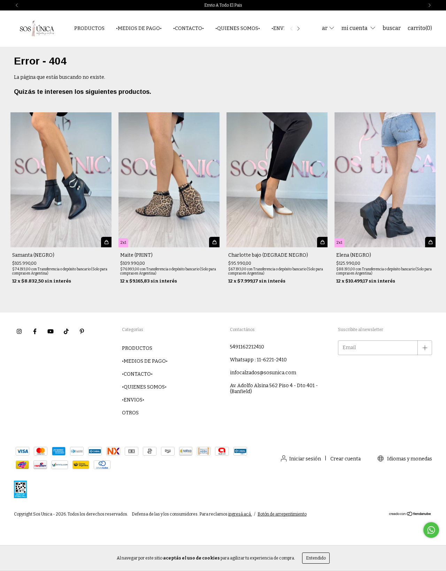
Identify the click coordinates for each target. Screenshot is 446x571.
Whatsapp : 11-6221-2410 (258, 360)
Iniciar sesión (305, 459)
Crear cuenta (345, 459)
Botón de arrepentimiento (282, 514)
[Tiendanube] (410, 514)
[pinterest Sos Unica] (82, 331)
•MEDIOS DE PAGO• (139, 28)
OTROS (130, 413)
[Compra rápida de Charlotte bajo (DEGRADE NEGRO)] (322, 242)
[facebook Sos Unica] (35, 331)
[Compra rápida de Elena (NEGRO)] (430, 242)
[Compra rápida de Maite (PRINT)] (214, 242)
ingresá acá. (240, 514)
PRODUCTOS (89, 28)
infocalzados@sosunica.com (263, 373)
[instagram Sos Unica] (19, 331)
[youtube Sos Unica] (50, 331)
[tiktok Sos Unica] (66, 331)
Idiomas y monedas (409, 459)
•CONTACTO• (188, 28)
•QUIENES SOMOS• (237, 28)
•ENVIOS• (282, 28)
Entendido (316, 558)
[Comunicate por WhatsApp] (431, 530)
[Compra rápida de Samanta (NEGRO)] (106, 242)
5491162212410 (247, 347)
